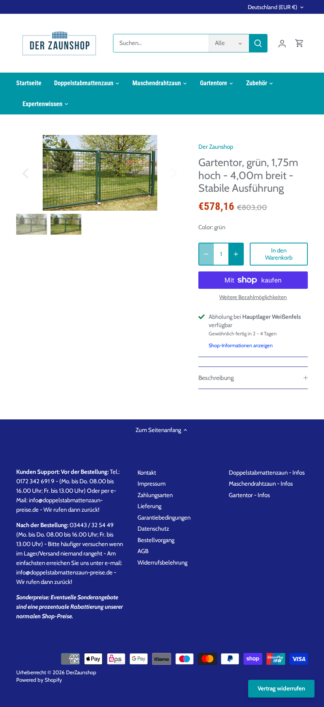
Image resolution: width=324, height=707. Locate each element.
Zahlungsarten (155, 495)
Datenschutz (153, 528)
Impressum (152, 483)
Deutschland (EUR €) (272, 7)
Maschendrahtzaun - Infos (261, 483)
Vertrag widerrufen (281, 688)
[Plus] (235, 254)
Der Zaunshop (215, 146)
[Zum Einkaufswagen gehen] (299, 43)
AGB (143, 551)
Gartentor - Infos (249, 495)
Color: (205, 227)
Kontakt (147, 472)
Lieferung (149, 506)
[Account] (282, 43)
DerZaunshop (81, 672)
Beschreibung (216, 378)
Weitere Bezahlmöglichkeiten (253, 297)
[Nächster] (163, 172)
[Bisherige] (36, 172)
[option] (100, 173)
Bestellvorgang (156, 540)
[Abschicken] (258, 43)
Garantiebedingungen (164, 517)
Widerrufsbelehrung (162, 562)
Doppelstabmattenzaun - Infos (267, 472)
